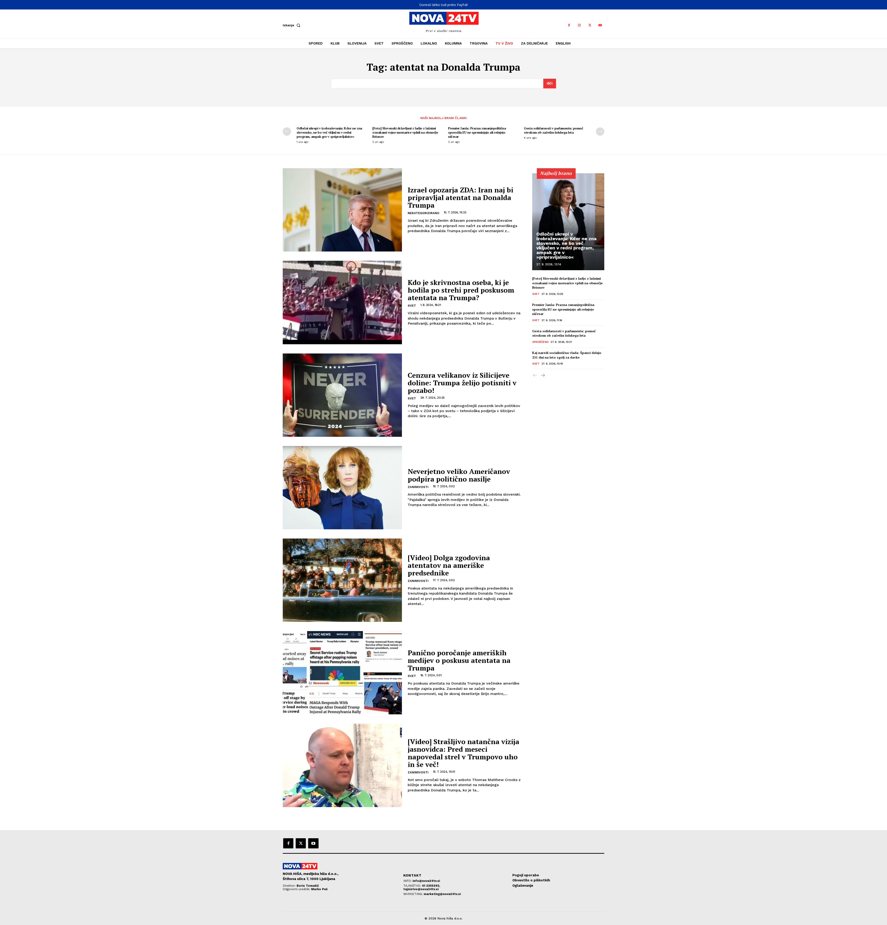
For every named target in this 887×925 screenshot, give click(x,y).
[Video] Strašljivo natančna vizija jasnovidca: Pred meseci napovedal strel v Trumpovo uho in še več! (463, 753)
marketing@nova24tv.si (442, 894)
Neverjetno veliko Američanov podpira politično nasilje (459, 475)
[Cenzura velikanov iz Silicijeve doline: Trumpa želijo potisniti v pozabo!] (342, 395)
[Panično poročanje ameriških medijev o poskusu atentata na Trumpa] (342, 672)
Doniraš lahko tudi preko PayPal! (443, 5)
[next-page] (600, 131)
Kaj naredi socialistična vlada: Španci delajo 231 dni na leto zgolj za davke (566, 354)
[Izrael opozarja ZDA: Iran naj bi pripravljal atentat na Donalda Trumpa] (342, 209)
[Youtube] (600, 25)
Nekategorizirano (423, 213)
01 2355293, (431, 885)
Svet (412, 305)
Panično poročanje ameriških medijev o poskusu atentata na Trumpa (459, 660)
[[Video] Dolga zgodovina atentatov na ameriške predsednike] (342, 580)
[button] (292, 25)
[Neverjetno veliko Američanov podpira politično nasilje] (342, 487)
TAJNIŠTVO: (412, 885)
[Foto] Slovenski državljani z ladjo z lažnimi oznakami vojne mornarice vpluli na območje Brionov (405, 132)
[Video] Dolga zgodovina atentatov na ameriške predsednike (449, 565)
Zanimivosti (418, 487)
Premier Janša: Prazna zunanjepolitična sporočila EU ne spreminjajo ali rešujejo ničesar (477, 132)
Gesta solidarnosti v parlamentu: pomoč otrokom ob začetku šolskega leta (553, 130)
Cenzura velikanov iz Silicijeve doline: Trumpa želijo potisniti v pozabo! (462, 383)
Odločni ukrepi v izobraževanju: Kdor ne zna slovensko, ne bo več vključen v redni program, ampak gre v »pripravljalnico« (329, 132)
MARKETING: (413, 894)
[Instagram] (579, 25)
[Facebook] (569, 25)
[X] (590, 25)
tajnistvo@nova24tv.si (421, 889)
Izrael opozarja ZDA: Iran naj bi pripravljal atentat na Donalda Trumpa (460, 197)
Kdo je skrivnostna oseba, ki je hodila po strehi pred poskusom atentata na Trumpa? (461, 290)
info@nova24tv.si (426, 881)
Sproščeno (540, 342)
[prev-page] (287, 131)
